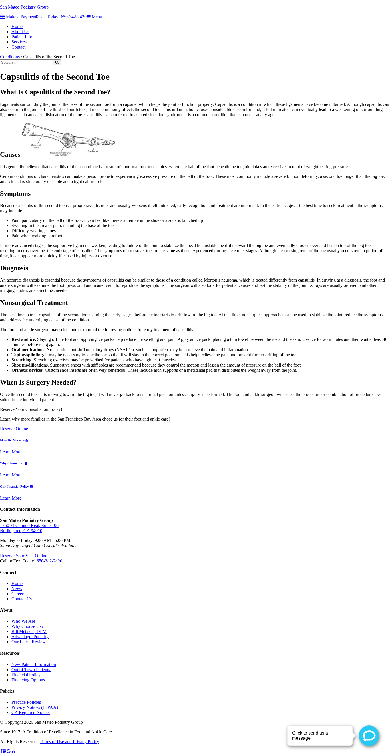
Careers (18, 593)
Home (17, 583)
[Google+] (9, 751)
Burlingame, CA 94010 (21, 530)
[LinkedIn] (13, 751)
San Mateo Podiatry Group (24, 7)
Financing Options (28, 679)
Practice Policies (26, 702)
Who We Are (23, 621)
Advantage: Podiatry (30, 636)
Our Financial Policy (15, 486)
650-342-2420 (49, 560)
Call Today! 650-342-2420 (62, 16)
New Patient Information (33, 664)
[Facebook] (1, 751)
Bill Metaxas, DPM (29, 631)
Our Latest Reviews (29, 641)
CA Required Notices (30, 712)
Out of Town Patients (31, 669)
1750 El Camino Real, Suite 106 (29, 525)
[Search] (57, 62)
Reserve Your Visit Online (23, 555)
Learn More (10, 451)
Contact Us (21, 598)
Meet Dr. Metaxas (12, 440)
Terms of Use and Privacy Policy (69, 741)
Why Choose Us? (12, 463)
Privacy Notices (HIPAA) (34, 707)
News (16, 588)
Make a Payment (20, 16)
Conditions (10, 56)
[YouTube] (5, 751)
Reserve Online (14, 428)
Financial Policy (26, 674)
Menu (96, 16)
